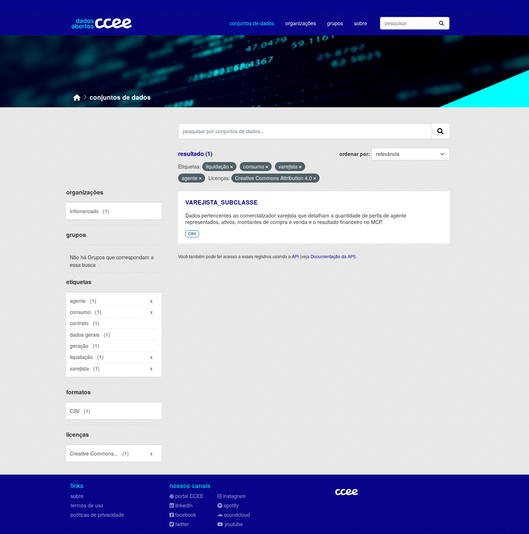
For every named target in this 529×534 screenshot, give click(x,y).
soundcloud (237, 514)
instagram (234, 495)
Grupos (335, 23)
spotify (231, 505)
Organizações (300, 23)
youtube (234, 524)
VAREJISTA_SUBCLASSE (221, 202)
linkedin (184, 505)
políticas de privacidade (97, 514)
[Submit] (441, 23)
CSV (192, 233)
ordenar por (353, 153)
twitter (182, 524)
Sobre (360, 23)
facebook (185, 514)
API (295, 256)
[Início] (77, 97)
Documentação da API (332, 256)
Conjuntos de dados (252, 23)
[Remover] (231, 167)
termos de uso (87, 505)
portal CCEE (189, 495)
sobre (77, 495)
